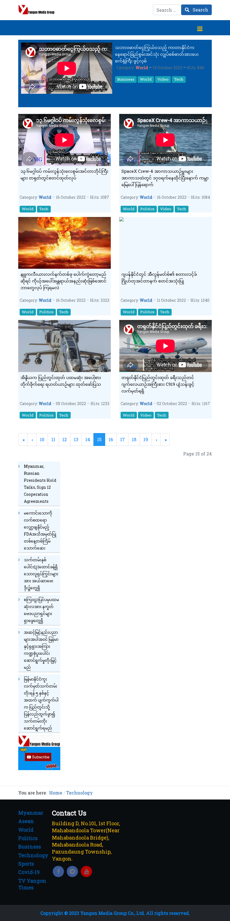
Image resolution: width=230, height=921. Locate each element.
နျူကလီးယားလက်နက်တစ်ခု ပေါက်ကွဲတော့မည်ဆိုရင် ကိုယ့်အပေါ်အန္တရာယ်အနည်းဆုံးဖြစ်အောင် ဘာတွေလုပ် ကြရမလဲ (63, 280)
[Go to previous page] (31, 439)
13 (76, 439)
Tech (178, 79)
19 (145, 439)
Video (163, 79)
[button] (199, 27)
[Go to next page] (156, 439)
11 (53, 439)
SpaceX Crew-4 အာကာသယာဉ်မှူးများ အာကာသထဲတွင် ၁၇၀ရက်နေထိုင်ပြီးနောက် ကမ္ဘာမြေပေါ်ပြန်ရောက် (165, 177)
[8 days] (39, 752)
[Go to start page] (22, 439)
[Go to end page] (165, 439)
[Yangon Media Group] (36, 9)
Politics (147, 208)
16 (111, 439)
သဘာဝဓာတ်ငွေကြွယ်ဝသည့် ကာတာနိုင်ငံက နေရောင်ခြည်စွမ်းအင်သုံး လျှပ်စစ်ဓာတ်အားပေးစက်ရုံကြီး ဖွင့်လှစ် (157, 54)
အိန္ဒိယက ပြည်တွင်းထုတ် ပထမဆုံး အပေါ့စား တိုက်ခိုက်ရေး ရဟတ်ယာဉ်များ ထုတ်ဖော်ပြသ (60, 381)
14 (87, 439)
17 (122, 439)
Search (200, 10)
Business (125, 79)
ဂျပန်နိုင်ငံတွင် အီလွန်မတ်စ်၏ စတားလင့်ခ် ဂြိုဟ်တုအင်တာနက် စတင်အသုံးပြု (159, 277)
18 (134, 439)
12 (64, 439)
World (141, 67)
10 (42, 439)
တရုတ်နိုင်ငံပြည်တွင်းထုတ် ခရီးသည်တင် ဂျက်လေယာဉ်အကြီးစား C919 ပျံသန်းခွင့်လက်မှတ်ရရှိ (157, 384)
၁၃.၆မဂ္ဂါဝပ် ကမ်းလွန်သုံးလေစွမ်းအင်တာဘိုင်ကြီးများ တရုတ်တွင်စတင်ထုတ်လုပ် (64, 174)
